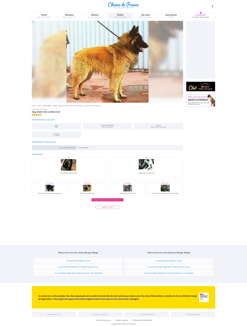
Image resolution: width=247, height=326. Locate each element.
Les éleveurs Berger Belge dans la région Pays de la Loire (169, 267)
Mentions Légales (122, 320)
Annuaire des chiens (193, 314)
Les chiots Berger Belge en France (78, 261)
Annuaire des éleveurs (100, 314)
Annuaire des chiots (54, 314)
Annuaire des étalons (146, 314)
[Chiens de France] (123, 6)
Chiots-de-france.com (103, 320)
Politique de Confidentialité (142, 320)
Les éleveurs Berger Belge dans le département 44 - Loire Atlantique (169, 273)
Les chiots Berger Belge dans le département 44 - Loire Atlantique (78, 273)
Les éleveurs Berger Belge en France (169, 261)
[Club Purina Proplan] (200, 86)
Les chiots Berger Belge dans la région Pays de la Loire (78, 267)
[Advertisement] (200, 50)
